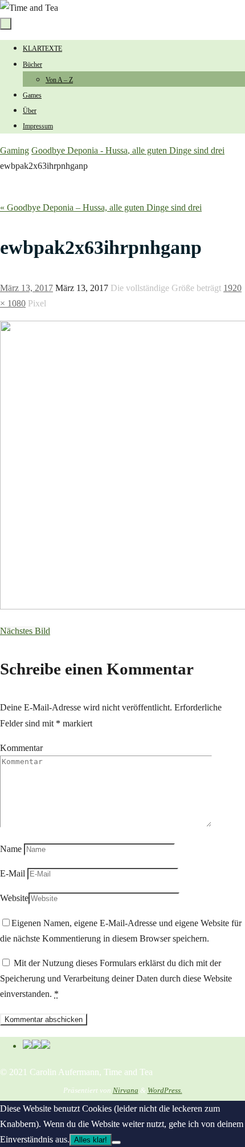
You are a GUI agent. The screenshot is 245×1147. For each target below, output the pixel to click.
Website (14, 898)
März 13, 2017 (26, 288)
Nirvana (125, 1090)
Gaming (14, 150)
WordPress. (165, 1090)
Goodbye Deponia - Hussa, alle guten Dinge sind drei (127, 150)
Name (11, 849)
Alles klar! (90, 1140)
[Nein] (116, 1142)
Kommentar (21, 748)
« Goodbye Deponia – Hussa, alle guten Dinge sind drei (101, 207)
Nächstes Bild (25, 631)
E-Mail (12, 873)
